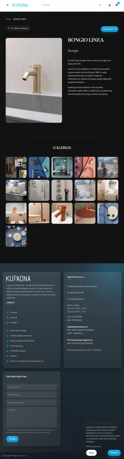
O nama (13, 312)
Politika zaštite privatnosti (21, 335)
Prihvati (114, 453)
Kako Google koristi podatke (22, 341)
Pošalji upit (108, 29)
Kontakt (13, 322)
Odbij (91, 453)
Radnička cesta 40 (76, 286)
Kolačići (13, 356)
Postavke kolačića (18, 351)
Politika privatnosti (93, 446)
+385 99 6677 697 (76, 292)
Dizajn (8, 19)
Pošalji (12, 439)
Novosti (13, 317)
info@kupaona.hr (76, 299)
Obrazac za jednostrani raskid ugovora (26, 361)
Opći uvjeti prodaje (18, 330)
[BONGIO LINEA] (34, 80)
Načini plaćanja (16, 346)
